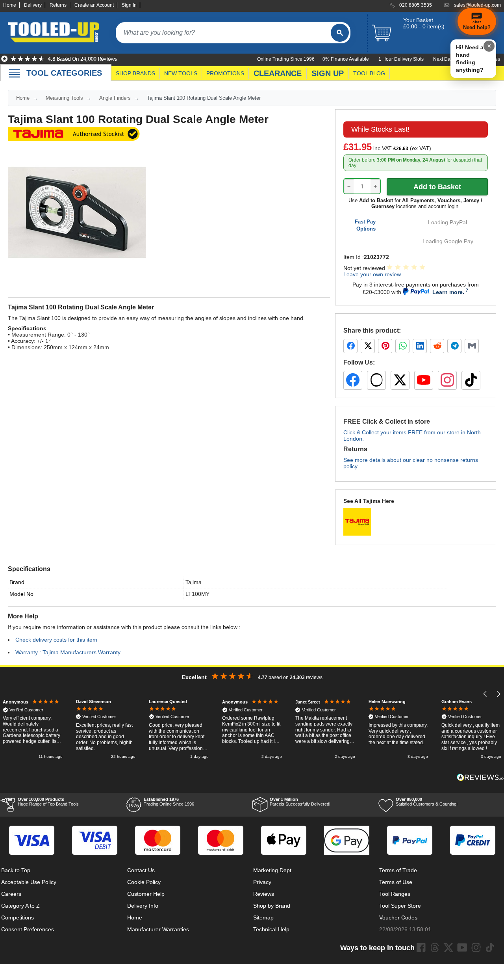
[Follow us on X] (400, 380)
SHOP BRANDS (135, 73)
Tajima (193, 582)
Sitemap (263, 917)
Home (9, 5)
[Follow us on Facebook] (352, 380)
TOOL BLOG (369, 73)
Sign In (129, 5)
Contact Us (141, 870)
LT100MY (197, 594)
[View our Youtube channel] (462, 947)
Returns (58, 5)
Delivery (33, 5)
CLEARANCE (278, 73)
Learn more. (448, 292)
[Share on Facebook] (350, 346)
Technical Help (271, 929)
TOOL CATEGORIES (64, 73)
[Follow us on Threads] (376, 380)
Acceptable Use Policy (28, 882)
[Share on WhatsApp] (402, 346)
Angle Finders (115, 98)
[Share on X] (368, 346)
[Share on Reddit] (437, 346)
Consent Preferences (27, 929)
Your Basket (418, 20)
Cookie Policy (144, 882)
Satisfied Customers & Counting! (427, 801)
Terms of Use (395, 882)
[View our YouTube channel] (423, 380)
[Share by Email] (472, 346)
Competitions (17, 917)
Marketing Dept (272, 870)
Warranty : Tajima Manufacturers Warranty (67, 652)
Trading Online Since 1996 (169, 801)
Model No (21, 594)
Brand (16, 582)
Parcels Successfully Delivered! (300, 801)
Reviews (263, 894)
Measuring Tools (64, 98)
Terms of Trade (398, 870)
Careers (11, 894)
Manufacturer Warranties (158, 929)
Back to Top (15, 870)
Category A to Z (20, 906)
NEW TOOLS (180, 73)
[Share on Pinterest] (385, 346)
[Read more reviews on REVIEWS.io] (480, 777)
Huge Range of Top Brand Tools (48, 801)
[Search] (340, 33)
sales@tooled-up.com (477, 5)
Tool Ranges (394, 894)
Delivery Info (142, 906)
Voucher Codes (398, 917)
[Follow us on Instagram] (447, 380)
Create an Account (94, 5)
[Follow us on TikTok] (470, 380)
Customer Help (146, 894)
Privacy (262, 882)
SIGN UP (327, 73)
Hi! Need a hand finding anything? (470, 58)
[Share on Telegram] (454, 346)
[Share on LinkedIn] (420, 346)
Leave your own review (372, 274)
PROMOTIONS (225, 73)
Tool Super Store (400, 906)
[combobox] (223, 33)
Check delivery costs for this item (56, 639)
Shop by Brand (271, 906)
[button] (485, 694)
